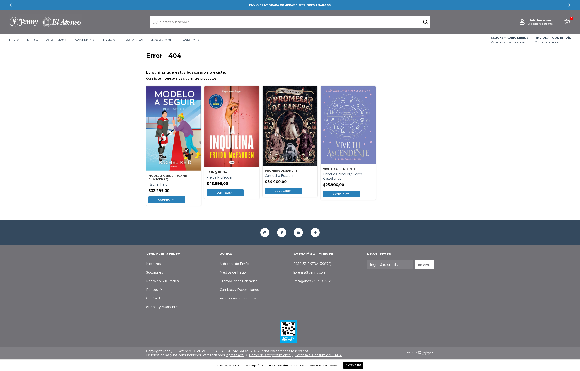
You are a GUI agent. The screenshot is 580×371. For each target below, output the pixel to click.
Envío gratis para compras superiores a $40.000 (290, 5)
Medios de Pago (233, 272)
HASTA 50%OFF (191, 40)
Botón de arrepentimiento (270, 355)
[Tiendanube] (420, 354)
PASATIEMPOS (56, 40)
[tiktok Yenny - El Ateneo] (315, 232)
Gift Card (153, 298)
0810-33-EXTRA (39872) (312, 264)
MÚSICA (32, 40)
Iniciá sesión (546, 20)
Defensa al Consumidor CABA (318, 355)
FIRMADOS (110, 40)
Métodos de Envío (234, 264)
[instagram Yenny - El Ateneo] (264, 232)
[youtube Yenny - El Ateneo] (298, 232)
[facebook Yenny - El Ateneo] (281, 232)
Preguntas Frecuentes (238, 298)
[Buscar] (425, 22)
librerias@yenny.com (309, 272)
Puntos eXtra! (156, 290)
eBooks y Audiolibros (162, 307)
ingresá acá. (235, 355)
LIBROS (14, 40)
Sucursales (154, 272)
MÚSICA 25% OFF (161, 40)
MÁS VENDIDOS (84, 40)
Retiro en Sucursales (162, 281)
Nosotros (153, 264)
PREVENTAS (134, 40)
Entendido (353, 365)
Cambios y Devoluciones (239, 290)
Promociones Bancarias (238, 281)
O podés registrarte (540, 23)
